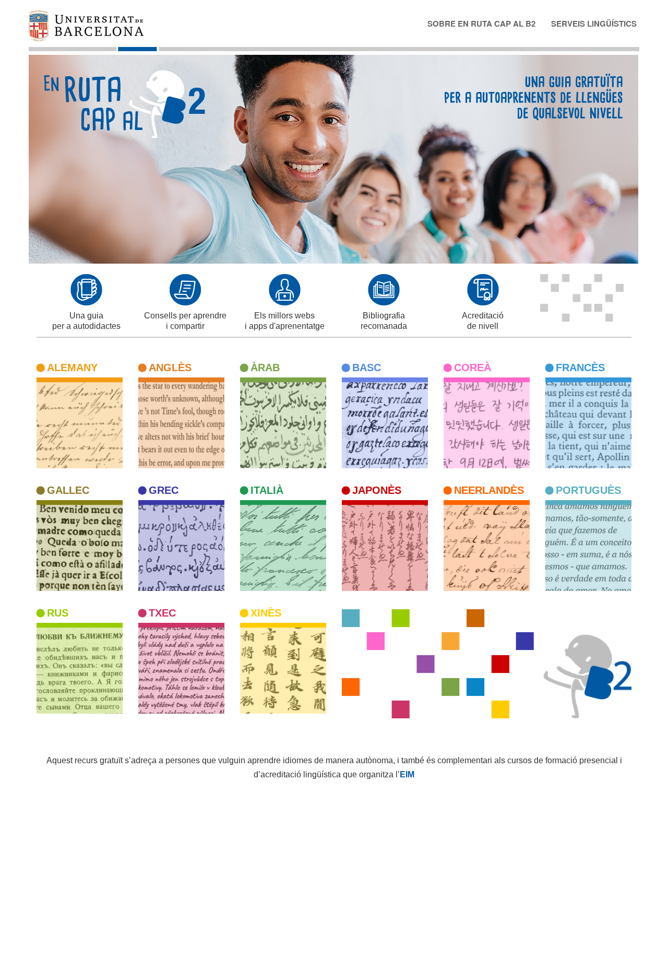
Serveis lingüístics (594, 23)
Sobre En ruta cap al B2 (481, 23)
